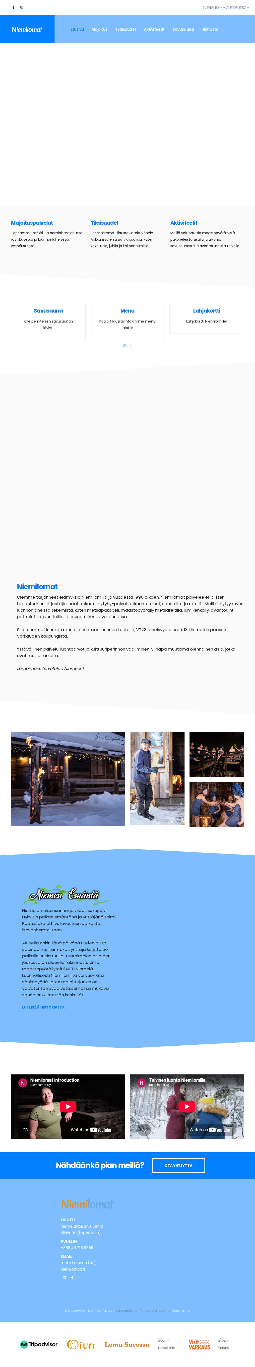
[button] (125, 346)
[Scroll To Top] (246, 1361)
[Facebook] (13, 7)
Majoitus (100, 29)
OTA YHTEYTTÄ (178, 1165)
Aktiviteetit (154, 29)
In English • (212, 7)
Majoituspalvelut (32, 222)
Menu (127, 310)
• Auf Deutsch (236, 7)
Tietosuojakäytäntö (155, 1311)
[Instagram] (64, 1277)
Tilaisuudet (125, 29)
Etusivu (77, 29)
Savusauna (183, 29)
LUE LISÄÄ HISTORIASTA (43, 1007)
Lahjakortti (206, 310)
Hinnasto (209, 29)
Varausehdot (126, 1311)
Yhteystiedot (82, 57)
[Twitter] (21, 7)
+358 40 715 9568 (77, 1247)
